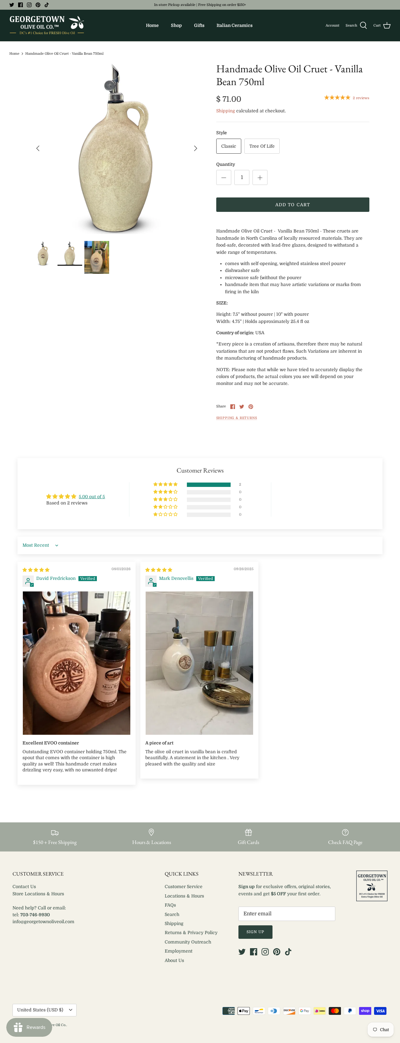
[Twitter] (11, 5)
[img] (35, 569)
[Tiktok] (46, 5)
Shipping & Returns (236, 418)
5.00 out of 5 (92, 496)
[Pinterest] (38, 5)
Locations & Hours (184, 895)
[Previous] (38, 148)
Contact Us (24, 886)
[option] (116, 148)
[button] (165, 484)
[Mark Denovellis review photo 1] (199, 663)
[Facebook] (20, 5)
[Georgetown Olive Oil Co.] (46, 25)
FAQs (170, 905)
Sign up (255, 932)
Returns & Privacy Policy (191, 932)
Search (172, 914)
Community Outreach (188, 941)
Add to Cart (292, 204)
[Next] (195, 148)
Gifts (199, 25)
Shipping (225, 110)
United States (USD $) (40, 1009)
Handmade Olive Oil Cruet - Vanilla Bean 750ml (64, 54)
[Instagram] (29, 5)
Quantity (225, 164)
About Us (174, 960)
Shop (176, 25)
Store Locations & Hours (38, 893)
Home (152, 25)
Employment (178, 951)
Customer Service (183, 886)
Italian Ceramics (234, 25)
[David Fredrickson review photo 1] (76, 663)
